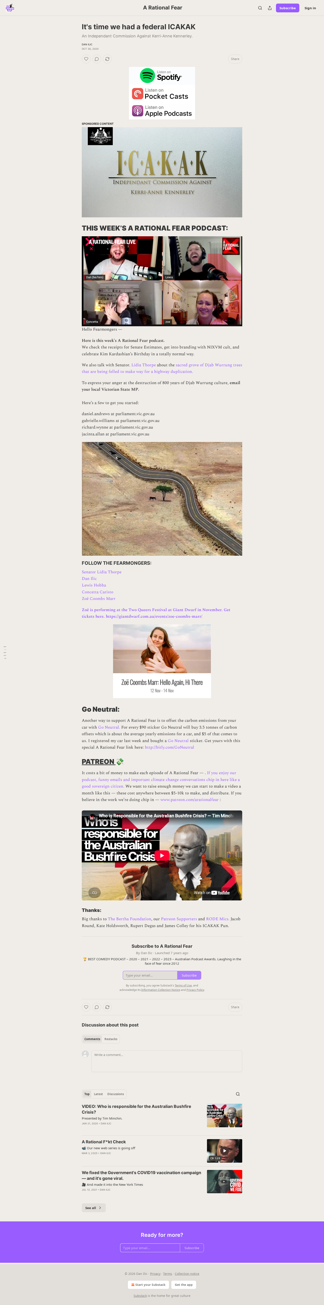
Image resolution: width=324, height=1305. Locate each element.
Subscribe (287, 8)
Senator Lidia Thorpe (101, 572)
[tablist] (101, 1039)
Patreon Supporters (179, 919)
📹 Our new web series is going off (108, 1148)
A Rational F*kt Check (104, 1141)
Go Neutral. (109, 727)
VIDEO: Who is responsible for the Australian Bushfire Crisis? (136, 1109)
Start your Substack (150, 1285)
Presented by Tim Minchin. (102, 1118)
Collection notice (187, 1274)
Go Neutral (178, 741)
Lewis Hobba (94, 585)
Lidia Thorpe (143, 365)
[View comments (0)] (96, 59)
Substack (140, 1296)
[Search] (260, 8)
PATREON (98, 761)
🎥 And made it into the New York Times (112, 1184)
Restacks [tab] (110, 1039)
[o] (224, 1150)
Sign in (310, 8)
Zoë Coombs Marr (98, 599)
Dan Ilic (87, 44)
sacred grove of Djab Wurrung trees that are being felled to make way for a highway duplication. (162, 368)
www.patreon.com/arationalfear (189, 800)
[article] (162, 1118)
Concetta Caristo (97, 592)
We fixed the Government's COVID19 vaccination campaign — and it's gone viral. (141, 1175)
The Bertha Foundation (129, 919)
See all (90, 1208)
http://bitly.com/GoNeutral (169, 747)
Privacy (155, 1274)
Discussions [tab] (115, 1094)
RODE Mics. (217, 919)
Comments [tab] (92, 1039)
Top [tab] (86, 1094)
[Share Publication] (269, 8)
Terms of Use (183, 985)
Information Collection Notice (160, 990)
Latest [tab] (98, 1094)
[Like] (86, 59)
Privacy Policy (195, 990)
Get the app (184, 1285)
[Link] (75, 228)
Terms (167, 1274)
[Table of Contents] (5, 652)
